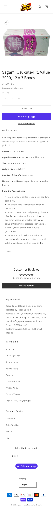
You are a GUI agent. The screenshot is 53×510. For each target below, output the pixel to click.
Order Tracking (12, 425)
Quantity (5, 93)
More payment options (26, 123)
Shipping (5, 88)
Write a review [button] (26, 285)
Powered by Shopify (34, 505)
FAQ (7, 438)
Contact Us (11, 418)
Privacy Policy (12, 388)
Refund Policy (12, 368)
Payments (10, 375)
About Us (10, 349)
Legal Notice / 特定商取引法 (18, 400)
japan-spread (22, 505)
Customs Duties (13, 381)
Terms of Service (13, 394)
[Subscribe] (40, 456)
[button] (6, 7)
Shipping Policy (13, 355)
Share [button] (8, 251)
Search (9, 431)
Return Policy (12, 362)
